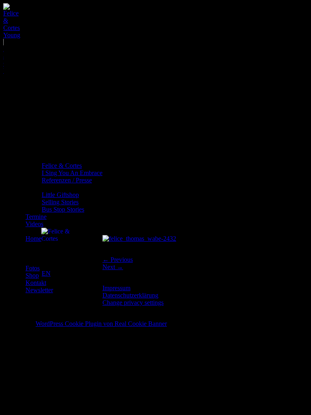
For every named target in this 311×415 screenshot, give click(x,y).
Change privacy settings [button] (133, 302)
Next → (112, 266)
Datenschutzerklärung (130, 295)
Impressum (116, 288)
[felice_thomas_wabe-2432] (139, 238)
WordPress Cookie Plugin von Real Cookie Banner (101, 323)
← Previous (117, 259)
